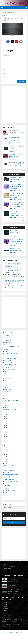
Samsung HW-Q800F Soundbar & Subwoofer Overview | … (15, 139)
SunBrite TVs (7, 477)
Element (6, 356)
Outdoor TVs (7, 389)
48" (6, 425)
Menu (2, 7)
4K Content (7, 338)
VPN (5, 497)
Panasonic (7, 391)
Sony (5, 468)
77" (6, 445)
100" (7, 414)
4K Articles (7, 335)
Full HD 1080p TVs (9, 362)
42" (6, 421)
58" (6, 434)
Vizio (5, 492)
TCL (5, 483)
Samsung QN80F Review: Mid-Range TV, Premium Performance (17, 186)
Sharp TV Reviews (9, 465)
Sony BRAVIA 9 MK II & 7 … (16, 130)
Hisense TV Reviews (9, 369)
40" (6, 418)
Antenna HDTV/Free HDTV (11, 347)
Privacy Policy (7, 568)
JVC (5, 376)
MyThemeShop (16, 634)
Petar (5, 280)
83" (6, 450)
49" (6, 427)
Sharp (6, 463)
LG (5, 380)
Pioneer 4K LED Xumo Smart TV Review (16, 147)
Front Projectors (8, 360)
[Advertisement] (14, 105)
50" (6, 430)
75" (6, 443)
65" (6, 438)
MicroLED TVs (8, 385)
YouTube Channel (7, 602)
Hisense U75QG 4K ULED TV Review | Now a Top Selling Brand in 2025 (17, 204)
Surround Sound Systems (11, 481)
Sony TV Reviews (9, 470)
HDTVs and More (14, 2)
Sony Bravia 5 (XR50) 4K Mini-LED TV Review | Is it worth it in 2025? (16, 195)
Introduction (6, 564)
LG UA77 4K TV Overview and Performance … (16, 155)
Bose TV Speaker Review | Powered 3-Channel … (15, 590)
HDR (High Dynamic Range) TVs (13, 365)
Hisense (6, 367)
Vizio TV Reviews (9, 495)
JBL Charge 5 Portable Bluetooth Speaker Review (16, 584)
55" (6, 432)
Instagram (5, 608)
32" (6, 416)
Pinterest (5, 610)
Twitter (5, 606)
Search (14, 522)
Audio (6, 351)
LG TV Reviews (8, 382)
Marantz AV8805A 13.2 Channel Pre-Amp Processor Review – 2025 (16, 213)
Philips (6, 394)
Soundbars (7, 472)
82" (6, 447)
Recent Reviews (14, 174)
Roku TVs (7, 405)
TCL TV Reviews (8, 486)
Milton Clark (6, 18)
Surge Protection (9, 479)
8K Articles (7, 342)
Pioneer (6, 396)
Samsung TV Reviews (10, 409)
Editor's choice (14, 227)
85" (6, 452)
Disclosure (6, 570)
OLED (6, 387)
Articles (6, 349)
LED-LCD (7, 378)
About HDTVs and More (9, 566)
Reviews (6, 403)
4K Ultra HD (7, 340)
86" (6, 454)
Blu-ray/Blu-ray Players (10, 353)
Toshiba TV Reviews (9, 490)
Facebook (5, 604)
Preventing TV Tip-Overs (11, 400)
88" (6, 456)
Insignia (6, 371)
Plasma (6, 398)
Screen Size (7, 412)
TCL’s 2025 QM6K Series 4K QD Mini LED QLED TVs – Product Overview (13, 270)
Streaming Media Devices (11, 474)
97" (6, 459)
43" (6, 423)
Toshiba (6, 488)
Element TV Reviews (10, 358)
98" (6, 461)
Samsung (6, 407)
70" (6, 441)
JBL (5, 374)
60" (6, 436)
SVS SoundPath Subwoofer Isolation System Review (16, 163)
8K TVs (6, 344)
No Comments (6, 20)
